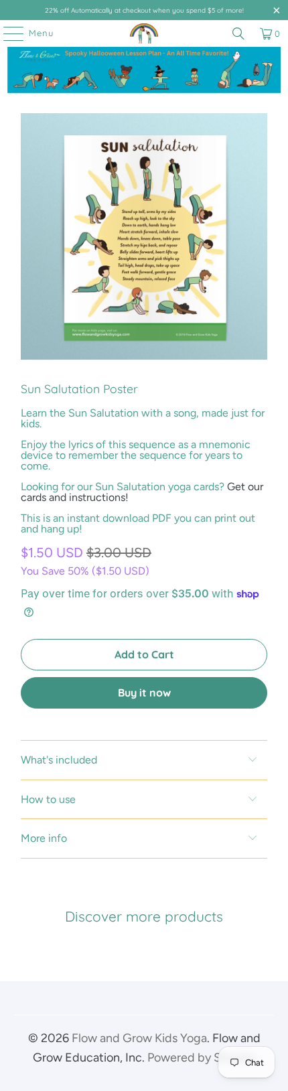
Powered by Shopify (201, 1057)
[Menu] (6, 33)
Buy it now (144, 692)
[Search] (238, 33)
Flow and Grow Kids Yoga (139, 1038)
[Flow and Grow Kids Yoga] (144, 33)
